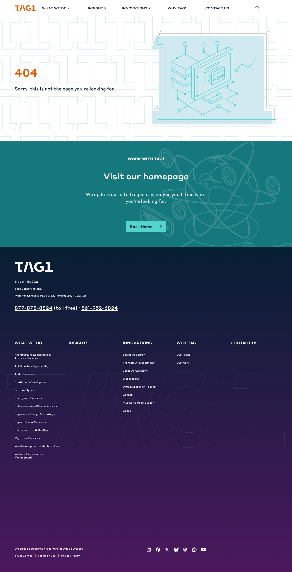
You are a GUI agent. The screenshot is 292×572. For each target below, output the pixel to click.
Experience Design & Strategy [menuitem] (35, 414)
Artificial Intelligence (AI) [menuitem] (31, 366)
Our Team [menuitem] (183, 354)
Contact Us (217, 8)
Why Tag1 (177, 8)
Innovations (134, 8)
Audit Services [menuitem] (24, 374)
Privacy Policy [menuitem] (70, 555)
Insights (97, 8)
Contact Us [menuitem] (244, 342)
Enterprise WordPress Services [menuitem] (36, 406)
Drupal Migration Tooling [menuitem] (139, 386)
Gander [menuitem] (128, 394)
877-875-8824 (33, 308)
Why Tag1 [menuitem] (187, 342)
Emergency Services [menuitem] (28, 398)
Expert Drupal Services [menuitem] (30, 422)
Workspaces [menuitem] (131, 378)
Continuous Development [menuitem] (31, 382)
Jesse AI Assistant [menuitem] (135, 370)
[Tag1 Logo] (34, 267)
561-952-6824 (99, 308)
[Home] (25, 8)
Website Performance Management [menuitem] (29, 455)
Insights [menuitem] (79, 342)
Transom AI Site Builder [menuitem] (139, 362)
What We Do (54, 8)
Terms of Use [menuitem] (47, 555)
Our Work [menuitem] (183, 362)
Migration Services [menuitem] (27, 438)
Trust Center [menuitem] (23, 555)
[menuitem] (148, 549)
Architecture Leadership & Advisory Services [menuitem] (33, 356)
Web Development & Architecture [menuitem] (37, 446)
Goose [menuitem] (127, 410)
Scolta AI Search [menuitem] (134, 354)
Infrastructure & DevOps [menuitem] (31, 430)
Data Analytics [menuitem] (24, 390)
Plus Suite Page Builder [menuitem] (138, 402)
